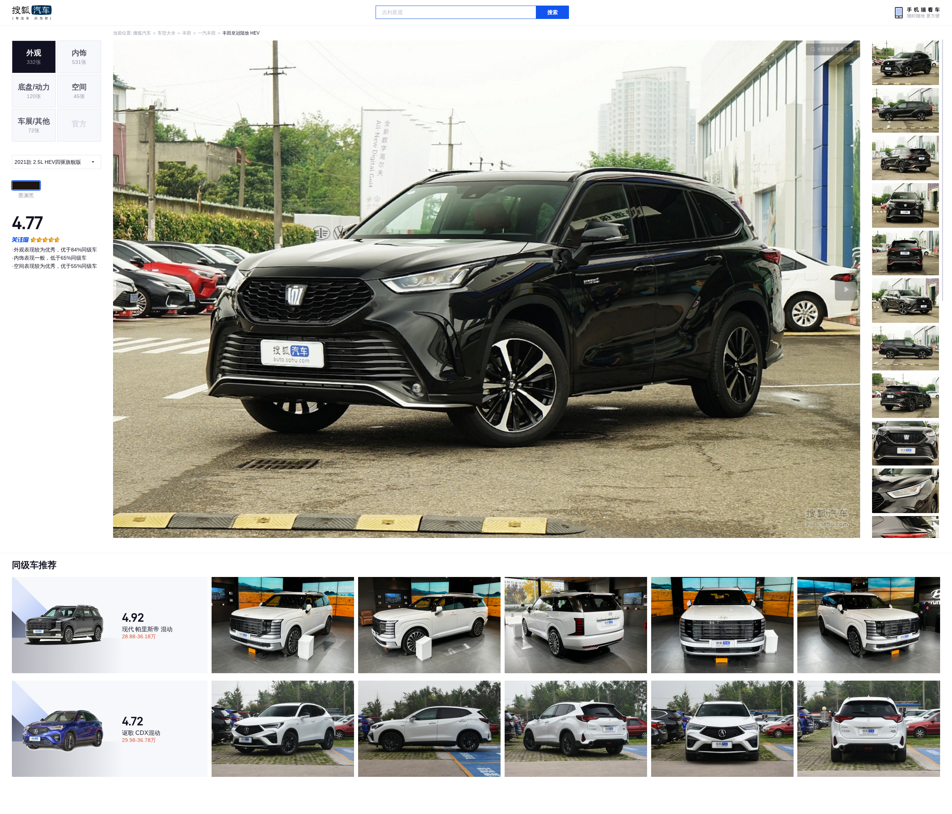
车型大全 (167, 33)
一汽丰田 (207, 33)
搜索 (552, 12)
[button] (300, 289)
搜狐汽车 (32, 12)
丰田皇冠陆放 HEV (241, 33)
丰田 (186, 33)
